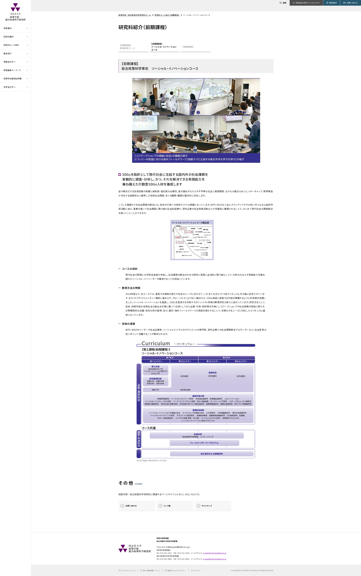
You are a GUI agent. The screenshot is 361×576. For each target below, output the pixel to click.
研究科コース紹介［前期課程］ (167, 15)
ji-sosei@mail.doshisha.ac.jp (214, 559)
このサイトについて (128, 570)
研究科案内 (9, 36)
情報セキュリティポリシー (176, 570)
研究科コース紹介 (11, 45)
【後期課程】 (188, 46)
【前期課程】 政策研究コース (127, 47)
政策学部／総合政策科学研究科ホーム (134, 15)
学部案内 (8, 28)
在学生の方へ (10, 87)
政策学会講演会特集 (13, 78)
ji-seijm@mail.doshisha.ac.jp (214, 553)
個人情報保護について (151, 570)
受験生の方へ (10, 61)
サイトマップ (195, 570)
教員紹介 (8, 53)
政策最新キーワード (12, 70)
